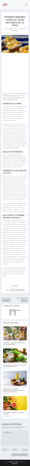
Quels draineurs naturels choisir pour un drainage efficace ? (15, 365)
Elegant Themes (14, 462)
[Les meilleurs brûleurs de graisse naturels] (15, 403)
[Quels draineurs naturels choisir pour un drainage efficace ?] (15, 356)
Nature (23, 28)
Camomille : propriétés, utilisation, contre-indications (14, 343)
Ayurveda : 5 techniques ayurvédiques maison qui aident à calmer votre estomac (13, 390)
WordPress (15, 464)
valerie (10, 28)
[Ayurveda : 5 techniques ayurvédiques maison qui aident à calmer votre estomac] (15, 378)
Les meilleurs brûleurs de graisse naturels (13, 413)
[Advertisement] (15, 70)
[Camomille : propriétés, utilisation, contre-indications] (15, 333)
